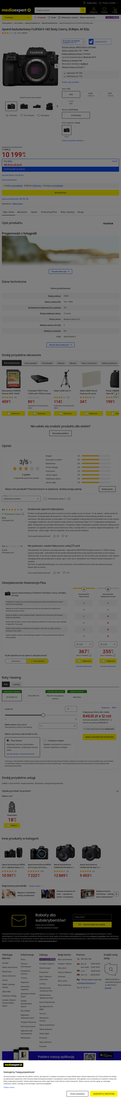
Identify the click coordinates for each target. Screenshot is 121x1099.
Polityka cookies (9, 1087)
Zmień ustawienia (77, 1094)
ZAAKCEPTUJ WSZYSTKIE (103, 1094)
